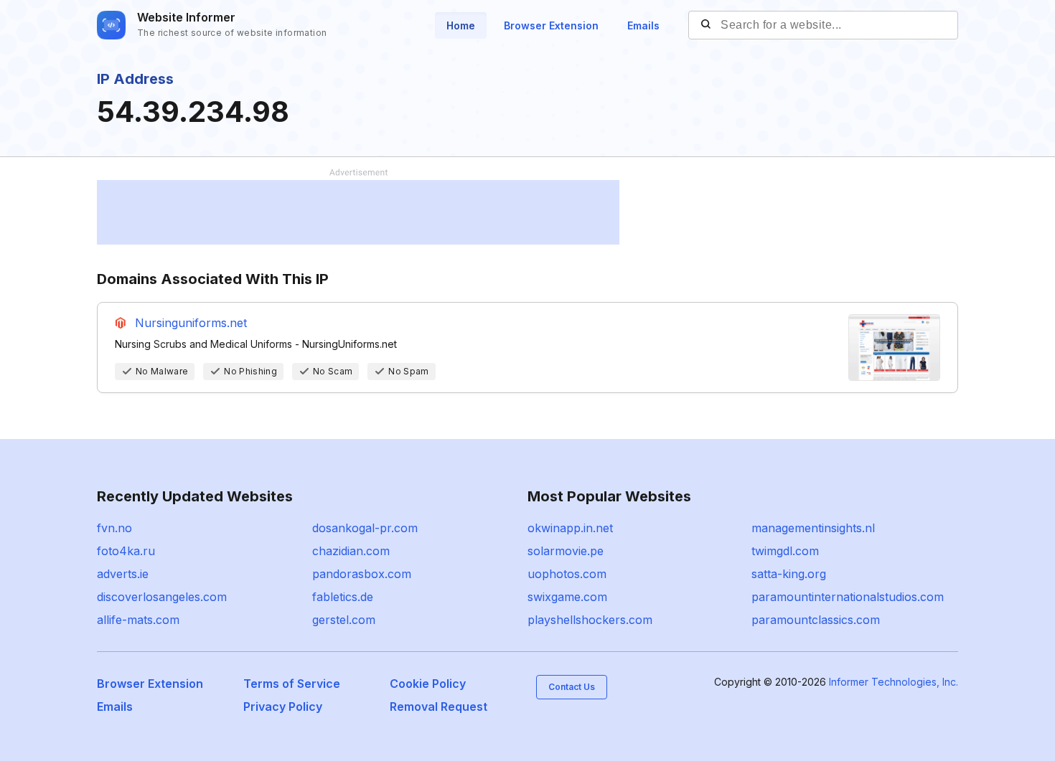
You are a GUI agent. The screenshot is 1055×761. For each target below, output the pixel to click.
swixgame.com (567, 597)
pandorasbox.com (361, 574)
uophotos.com (567, 574)
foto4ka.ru (126, 551)
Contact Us (571, 686)
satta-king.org (788, 574)
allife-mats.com (138, 620)
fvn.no (114, 528)
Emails (643, 25)
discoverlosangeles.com (162, 597)
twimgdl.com (785, 551)
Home (460, 25)
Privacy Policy (282, 706)
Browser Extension (551, 25)
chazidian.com (351, 551)
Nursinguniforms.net (191, 323)
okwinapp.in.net (570, 528)
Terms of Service (291, 683)
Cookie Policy (428, 683)
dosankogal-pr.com (365, 528)
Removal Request (438, 706)
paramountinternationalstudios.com (847, 597)
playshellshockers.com (590, 620)
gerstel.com (343, 620)
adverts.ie (123, 574)
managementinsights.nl (813, 528)
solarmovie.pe (566, 551)
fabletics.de (342, 597)
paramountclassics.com (815, 620)
